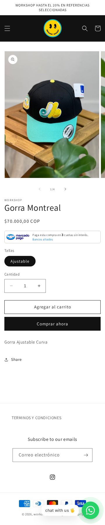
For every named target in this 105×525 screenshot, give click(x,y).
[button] (7, 28)
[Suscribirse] (85, 455)
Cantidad (12, 274)
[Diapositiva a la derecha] (65, 189)
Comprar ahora (52, 324)
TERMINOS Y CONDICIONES (36, 417)
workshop (41, 514)
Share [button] (16, 359)
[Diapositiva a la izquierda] (39, 189)
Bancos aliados (42, 239)
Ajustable (19, 261)
